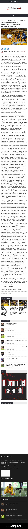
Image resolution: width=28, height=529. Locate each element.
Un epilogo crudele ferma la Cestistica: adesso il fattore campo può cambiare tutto (14, 310)
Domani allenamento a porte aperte (13, 352)
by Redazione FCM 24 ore (7, 51)
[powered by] (14, 524)
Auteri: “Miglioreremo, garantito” (12, 358)
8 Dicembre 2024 (18, 51)
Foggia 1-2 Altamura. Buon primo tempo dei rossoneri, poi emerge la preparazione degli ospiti (16, 365)
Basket (10, 293)
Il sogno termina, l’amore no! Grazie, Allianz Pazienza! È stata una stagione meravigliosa (5, 311)
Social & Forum (15, 1)
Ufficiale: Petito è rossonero (11, 329)
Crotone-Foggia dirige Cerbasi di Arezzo (14, 334)
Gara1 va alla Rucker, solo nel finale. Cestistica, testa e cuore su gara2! (23, 310)
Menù (14, 15)
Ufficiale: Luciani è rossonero (11, 323)
